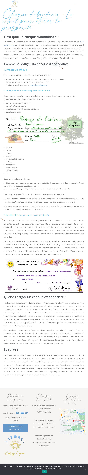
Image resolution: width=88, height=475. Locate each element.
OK (45, 472)
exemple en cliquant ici (39, 85)
